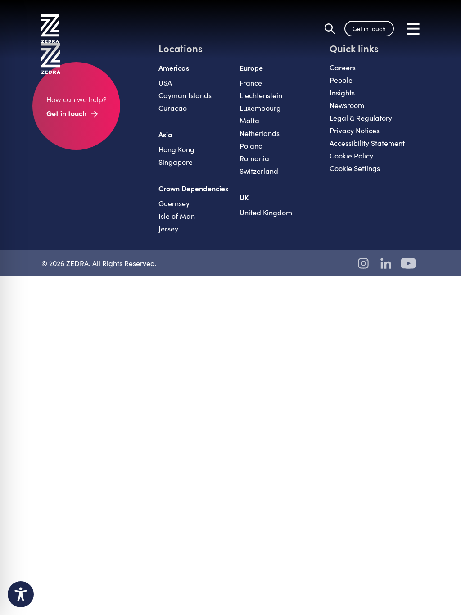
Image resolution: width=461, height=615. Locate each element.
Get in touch (369, 28)
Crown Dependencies (193, 188)
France (251, 82)
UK (244, 197)
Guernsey (174, 203)
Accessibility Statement (367, 143)
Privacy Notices (355, 130)
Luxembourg (260, 108)
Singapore (175, 162)
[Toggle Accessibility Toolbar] (21, 594)
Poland (251, 145)
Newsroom (347, 105)
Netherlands (260, 133)
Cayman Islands (185, 95)
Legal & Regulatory (361, 117)
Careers (343, 67)
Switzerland (259, 171)
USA (165, 82)
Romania (254, 158)
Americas (173, 67)
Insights (342, 92)
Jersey (168, 228)
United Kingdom (266, 212)
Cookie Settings (355, 168)
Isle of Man (176, 216)
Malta (249, 120)
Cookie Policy (351, 155)
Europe (251, 67)
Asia (165, 134)
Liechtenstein (261, 95)
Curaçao (172, 108)
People (341, 80)
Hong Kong (176, 149)
